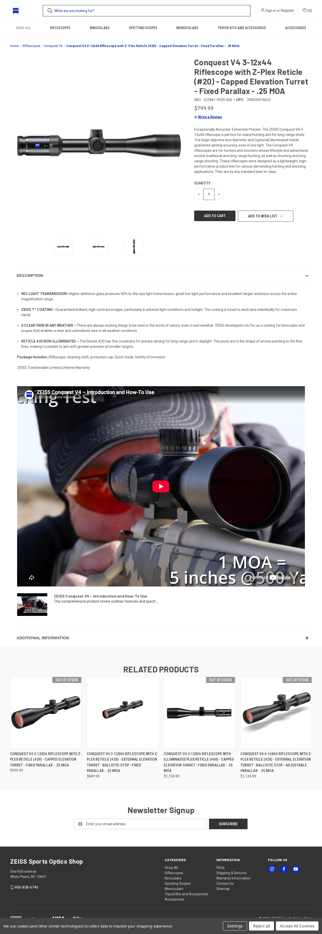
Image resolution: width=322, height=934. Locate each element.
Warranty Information (233, 878)
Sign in (270, 11)
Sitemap (223, 889)
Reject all (261, 926)
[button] (208, 117)
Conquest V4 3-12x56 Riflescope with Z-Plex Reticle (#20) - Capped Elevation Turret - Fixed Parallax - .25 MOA (46, 759)
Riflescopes (60, 28)
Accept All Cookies (297, 926)
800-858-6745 (26, 887)
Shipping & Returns (231, 873)
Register (287, 11)
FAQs (220, 868)
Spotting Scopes (143, 28)
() (309, 11)
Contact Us (225, 883)
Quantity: (202, 183)
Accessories (295, 28)
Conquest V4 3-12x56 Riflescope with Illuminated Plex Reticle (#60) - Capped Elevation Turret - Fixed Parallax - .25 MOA (199, 762)
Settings (235, 926)
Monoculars (187, 28)
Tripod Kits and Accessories (242, 28)
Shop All (23, 28)
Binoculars (100, 28)
